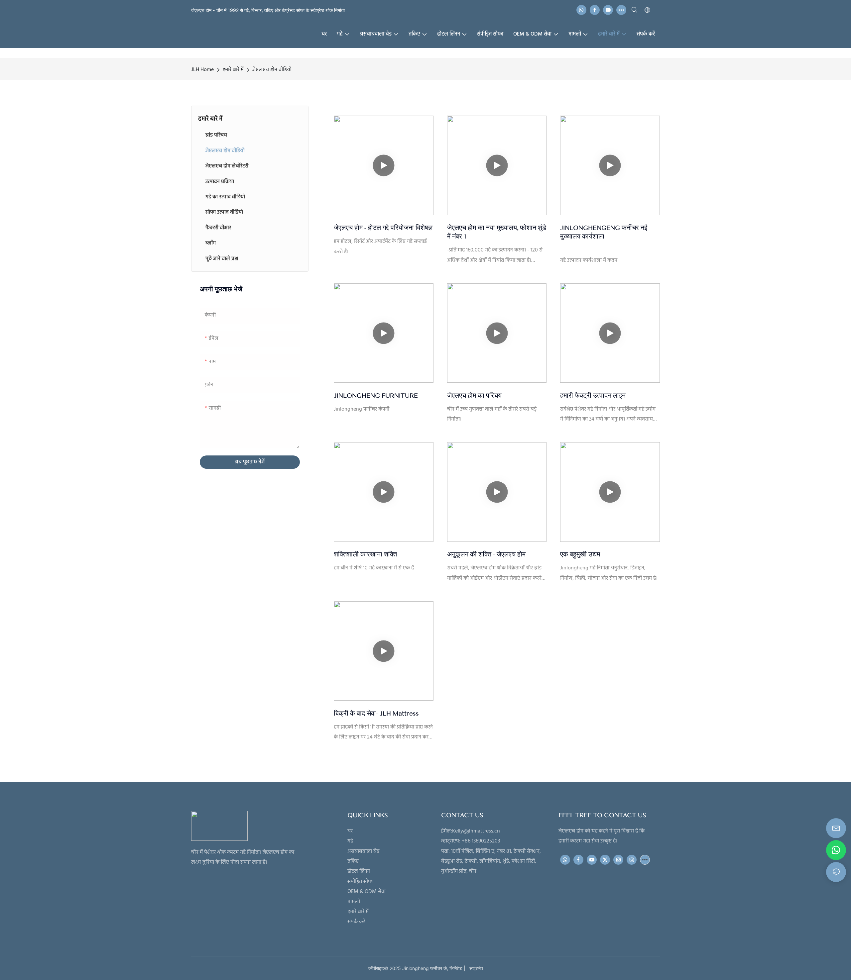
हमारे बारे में (233, 69)
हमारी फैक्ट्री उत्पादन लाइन (593, 396)
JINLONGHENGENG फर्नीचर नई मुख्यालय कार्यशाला (603, 232)
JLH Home (202, 69)
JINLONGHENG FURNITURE (376, 396)
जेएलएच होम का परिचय (474, 396)
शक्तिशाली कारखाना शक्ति (365, 554)
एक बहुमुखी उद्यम (580, 554)
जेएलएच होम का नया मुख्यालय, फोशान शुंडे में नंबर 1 (496, 232)
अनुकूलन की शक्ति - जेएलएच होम (486, 554)
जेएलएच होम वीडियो (272, 69)
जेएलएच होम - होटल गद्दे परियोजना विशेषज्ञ (383, 228)
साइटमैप (475, 968)
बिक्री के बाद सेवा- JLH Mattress (376, 714)
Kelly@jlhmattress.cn (476, 831)
